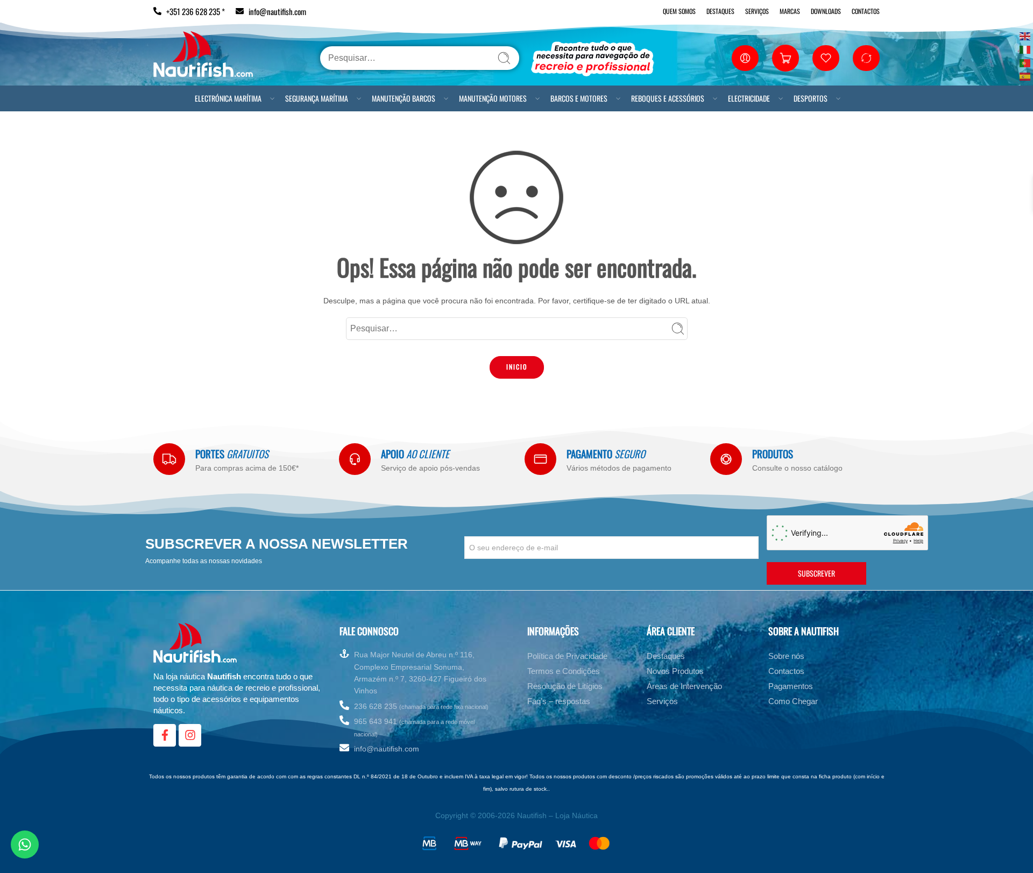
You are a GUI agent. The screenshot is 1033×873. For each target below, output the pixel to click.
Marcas (790, 11)
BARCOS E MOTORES (578, 98)
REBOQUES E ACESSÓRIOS (667, 98)
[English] (1025, 35)
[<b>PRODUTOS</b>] (726, 459)
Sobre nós (786, 656)
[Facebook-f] (164, 735)
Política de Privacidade (567, 656)
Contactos (866, 11)
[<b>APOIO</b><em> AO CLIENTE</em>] (355, 459)
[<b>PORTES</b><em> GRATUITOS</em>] (169, 459)
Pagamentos (790, 686)
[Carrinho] (785, 58)
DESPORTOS (810, 98)
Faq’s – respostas (558, 701)
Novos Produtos (675, 671)
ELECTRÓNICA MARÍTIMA (228, 98)
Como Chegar (793, 701)
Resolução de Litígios (565, 686)
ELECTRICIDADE (749, 98)
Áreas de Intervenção (684, 686)
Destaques (720, 11)
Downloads (826, 11)
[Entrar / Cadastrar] (745, 58)
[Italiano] (1025, 48)
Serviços (757, 11)
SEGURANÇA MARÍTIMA (316, 98)
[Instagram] (190, 735)
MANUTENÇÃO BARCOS (403, 98)
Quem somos (679, 11)
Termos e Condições (563, 671)
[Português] (1025, 62)
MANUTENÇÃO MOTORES (493, 98)
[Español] (1025, 75)
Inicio (516, 366)
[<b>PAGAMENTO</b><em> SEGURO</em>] (540, 459)
